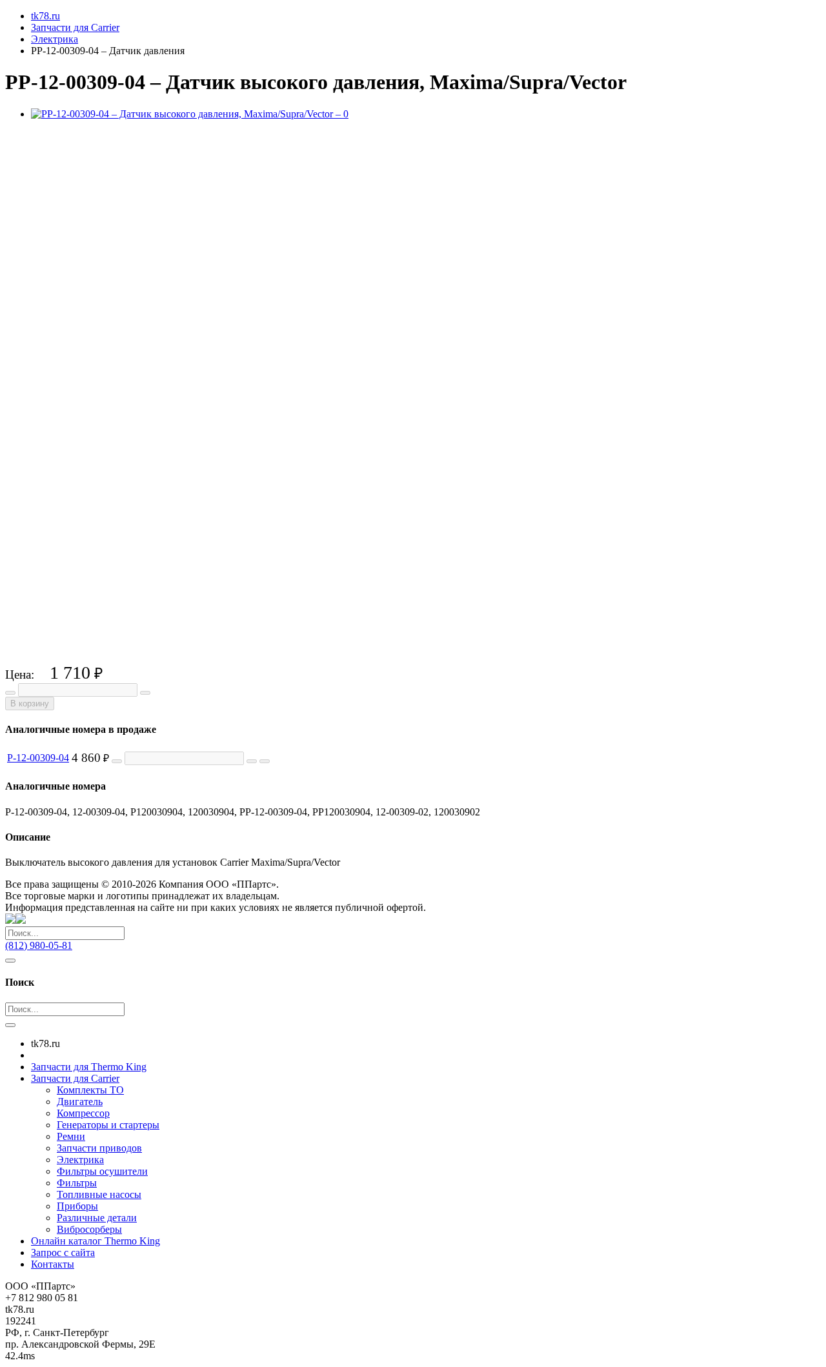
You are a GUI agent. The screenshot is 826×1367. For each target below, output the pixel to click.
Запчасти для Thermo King (88, 1066)
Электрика (80, 1159)
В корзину (29, 703)
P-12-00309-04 (38, 757)
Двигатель (80, 1101)
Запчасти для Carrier (75, 1078)
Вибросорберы (89, 1229)
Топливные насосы (99, 1194)
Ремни (71, 1136)
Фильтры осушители (102, 1171)
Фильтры (77, 1182)
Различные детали (97, 1217)
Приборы (77, 1206)
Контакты (52, 1264)
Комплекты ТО (90, 1089)
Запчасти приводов (99, 1147)
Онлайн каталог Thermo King (95, 1240)
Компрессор (83, 1113)
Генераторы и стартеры (108, 1124)
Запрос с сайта (63, 1252)
